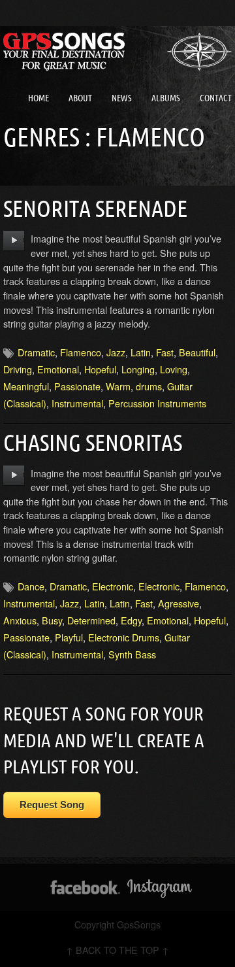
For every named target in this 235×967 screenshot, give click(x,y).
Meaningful (26, 386)
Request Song (52, 804)
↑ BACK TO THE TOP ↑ (117, 950)
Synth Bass (132, 654)
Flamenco (80, 352)
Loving (173, 369)
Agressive (178, 603)
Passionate (77, 386)
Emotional (58, 369)
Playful (69, 637)
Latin (141, 352)
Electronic (112, 586)
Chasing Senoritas (92, 442)
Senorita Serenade (95, 208)
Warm (118, 386)
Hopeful (100, 369)
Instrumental (77, 403)
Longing (138, 369)
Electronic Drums (123, 637)
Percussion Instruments (157, 403)
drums (149, 386)
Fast (165, 352)
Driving (17, 369)
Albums (165, 98)
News (122, 98)
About (80, 98)
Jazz (115, 352)
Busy (52, 620)
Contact (216, 98)
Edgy (131, 620)
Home (38, 98)
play (14, 240)
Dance (31, 586)
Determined (91, 620)
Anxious (20, 620)
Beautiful (197, 352)
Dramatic (36, 352)
